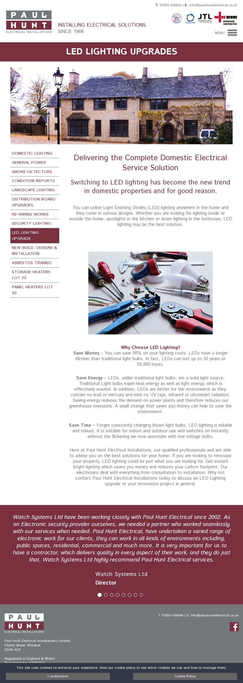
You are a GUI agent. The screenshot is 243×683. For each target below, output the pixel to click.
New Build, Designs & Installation (34, 251)
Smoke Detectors (32, 172)
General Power (29, 163)
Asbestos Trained (32, 263)
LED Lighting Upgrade (25, 236)
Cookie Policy (185, 676)
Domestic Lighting (32, 153)
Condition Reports (33, 181)
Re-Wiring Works (30, 214)
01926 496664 (170, 5)
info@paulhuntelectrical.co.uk (213, 5)
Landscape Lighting (33, 190)
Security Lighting (31, 223)
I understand (58, 676)
